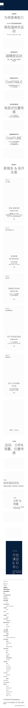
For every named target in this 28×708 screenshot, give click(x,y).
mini (7, 628)
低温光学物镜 (6, 648)
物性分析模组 (6, 635)
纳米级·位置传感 (6, 589)
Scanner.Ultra (8, 643)
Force (7, 609)
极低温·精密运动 (6, 591)
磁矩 (7, 652)
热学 (7, 663)
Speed (7, 617)
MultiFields (5, 581)
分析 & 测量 (6, 630)
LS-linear (8, 626)
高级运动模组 (6, 639)
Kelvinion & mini (9, 691)
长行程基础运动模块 (7, 595)
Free (7, 644)
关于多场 (5, 585)
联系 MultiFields (6, 622)
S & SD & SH (8, 667)
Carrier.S (7, 671)
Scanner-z (13, 637)
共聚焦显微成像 (9, 657)
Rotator (7, 613)
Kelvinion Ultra (8, 688)
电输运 (7, 641)
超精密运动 (5, 587)
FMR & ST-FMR (9, 646)
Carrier (7, 650)
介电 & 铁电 (8, 669)
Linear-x (7, 606)
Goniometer (8, 620)
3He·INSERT (6, 680)
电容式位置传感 (6, 604)
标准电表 (5, 684)
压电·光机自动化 (6, 682)
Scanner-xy (8, 637)
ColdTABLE (6, 672)
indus (7, 624)
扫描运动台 (5, 661)
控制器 (7, 633)
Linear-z (11, 606)
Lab (6, 602)
